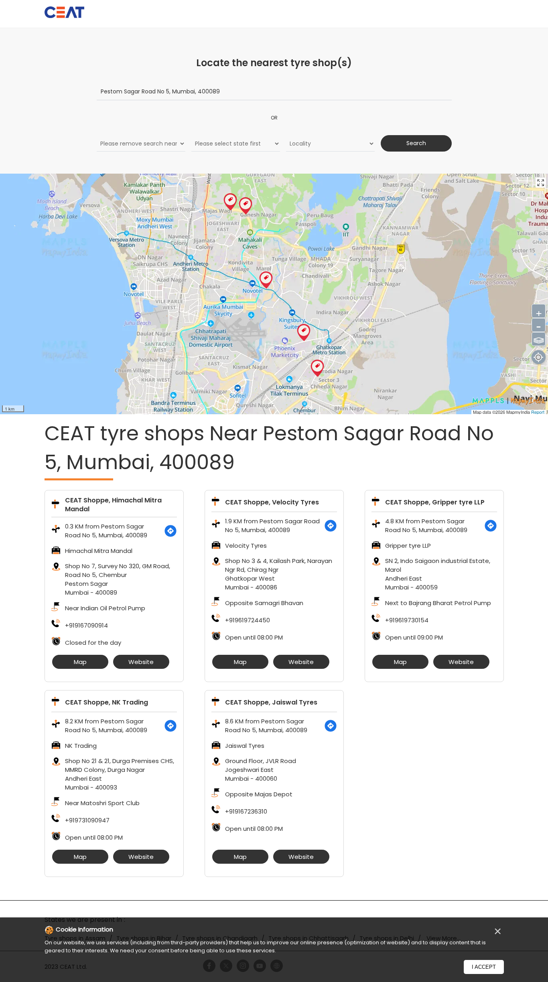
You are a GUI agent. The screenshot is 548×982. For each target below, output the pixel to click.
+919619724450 (247, 620)
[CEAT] (65, 13)
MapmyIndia (518, 412)
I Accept (484, 967)
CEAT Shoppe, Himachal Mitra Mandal (113, 505)
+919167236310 (246, 811)
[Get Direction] (170, 530)
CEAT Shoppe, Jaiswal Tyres (271, 702)
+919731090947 (87, 820)
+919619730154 (406, 620)
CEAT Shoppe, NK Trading (106, 702)
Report (537, 412)
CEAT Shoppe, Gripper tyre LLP (435, 502)
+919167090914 (86, 625)
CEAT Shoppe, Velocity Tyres (272, 502)
